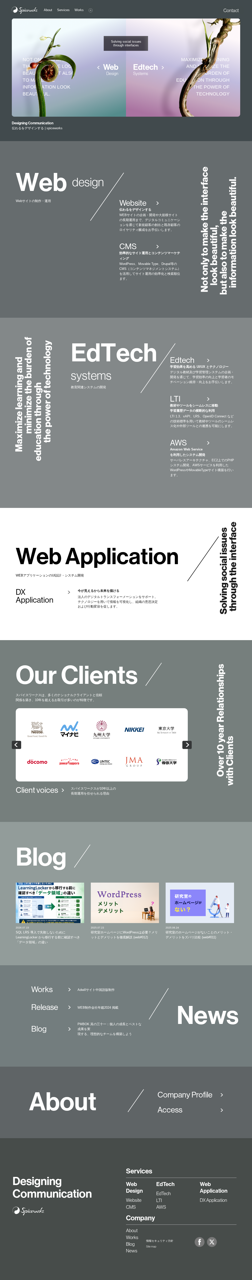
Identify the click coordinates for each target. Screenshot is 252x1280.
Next (187, 745)
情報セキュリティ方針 (159, 1240)
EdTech (165, 1184)
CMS (131, 1207)
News (131, 1250)
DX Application (213, 1200)
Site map (151, 1246)
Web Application (213, 1187)
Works (132, 1237)
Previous (16, 745)
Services (139, 1171)
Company (140, 1218)
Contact (231, 10)
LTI (159, 1200)
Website (134, 1200)
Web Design (134, 1187)
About (132, 1230)
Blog (130, 1244)
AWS (161, 1207)
